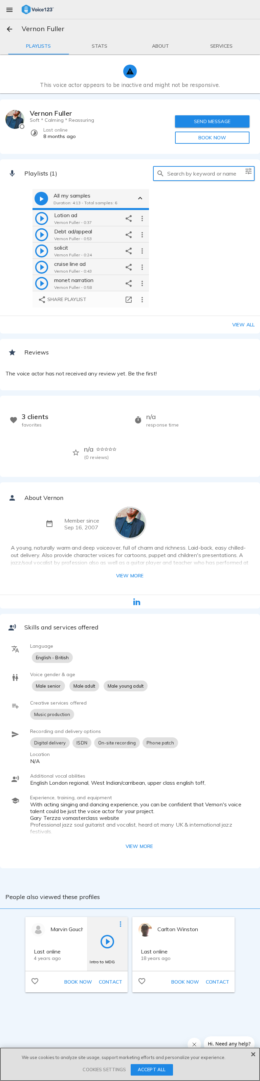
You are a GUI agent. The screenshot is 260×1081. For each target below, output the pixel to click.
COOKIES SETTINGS (104, 1069)
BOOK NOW (212, 138)
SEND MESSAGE (212, 121)
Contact (110, 982)
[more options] (142, 218)
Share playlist (66, 299)
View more (130, 576)
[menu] (9, 9)
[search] (160, 173)
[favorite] (35, 981)
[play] (41, 218)
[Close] (253, 1054)
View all (243, 325)
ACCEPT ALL (152, 1069)
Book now (78, 982)
